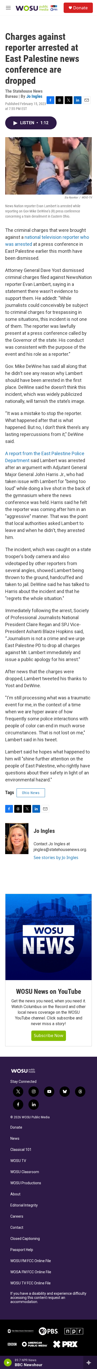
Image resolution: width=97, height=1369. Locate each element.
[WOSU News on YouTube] (48, 937)
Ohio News (31, 793)
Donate (80, 7)
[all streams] (90, 1362)
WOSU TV (18, 1161)
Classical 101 (21, 1150)
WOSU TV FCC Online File (30, 1283)
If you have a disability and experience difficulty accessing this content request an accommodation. (48, 1298)
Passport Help (21, 1250)
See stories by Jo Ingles (56, 857)
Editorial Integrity (24, 1205)
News (14, 1139)
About (15, 1194)
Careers (16, 1216)
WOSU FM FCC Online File (30, 1261)
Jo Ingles (34, 96)
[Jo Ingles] (16, 838)
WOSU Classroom (24, 1172)
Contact (16, 1228)
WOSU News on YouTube (48, 991)
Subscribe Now (48, 1035)
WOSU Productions (25, 1183)
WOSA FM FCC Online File (30, 1272)
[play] (8, 1362)
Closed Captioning (25, 1239)
